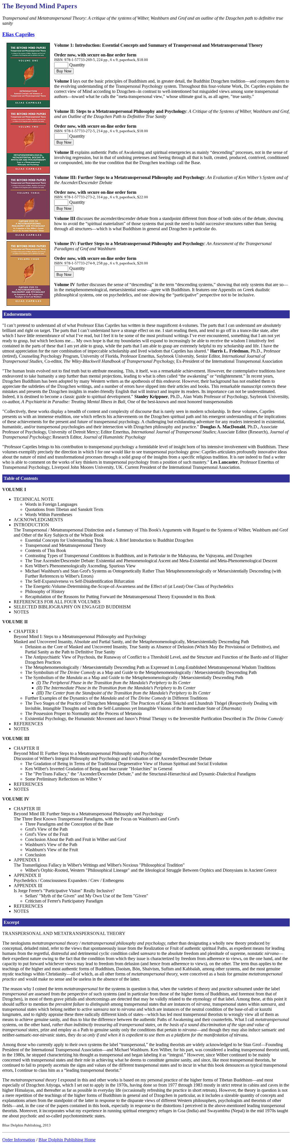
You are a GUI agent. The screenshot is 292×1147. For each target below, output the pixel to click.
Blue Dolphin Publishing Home (67, 1139)
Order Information (18, 1139)
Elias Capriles (18, 34)
